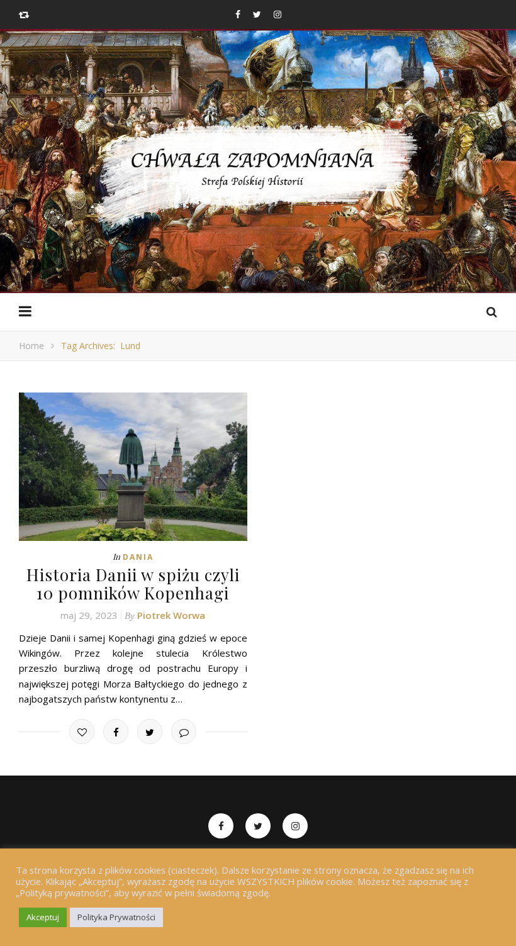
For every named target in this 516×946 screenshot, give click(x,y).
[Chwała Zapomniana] (258, 176)
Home (31, 346)
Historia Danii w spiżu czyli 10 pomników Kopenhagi (133, 584)
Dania (138, 557)
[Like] (81, 731)
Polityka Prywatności (116, 917)
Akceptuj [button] (42, 917)
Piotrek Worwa (171, 615)
